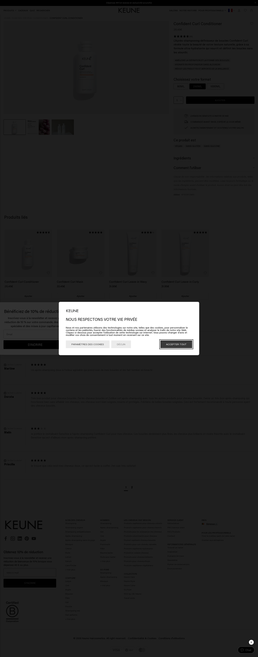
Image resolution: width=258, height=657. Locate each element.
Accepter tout (176, 344)
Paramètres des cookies (87, 344)
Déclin (121, 344)
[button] (251, 642)
